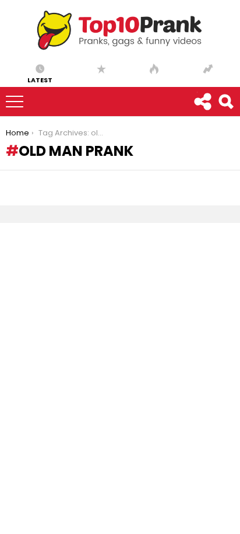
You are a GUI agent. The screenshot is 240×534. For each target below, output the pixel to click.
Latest (39, 79)
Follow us (202, 101)
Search (225, 101)
